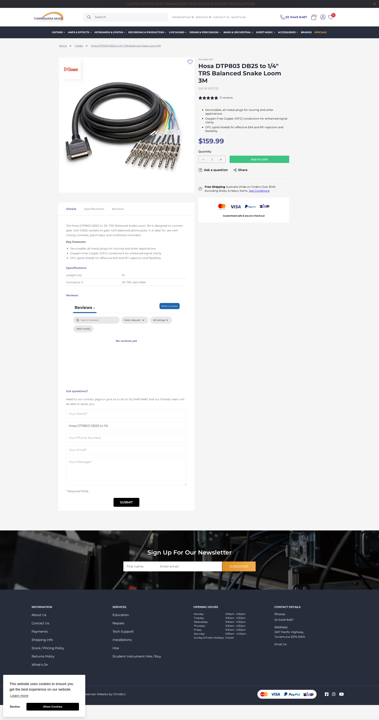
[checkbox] (83, 328)
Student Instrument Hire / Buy (137, 656)
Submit (126, 502)
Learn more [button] (19, 696)
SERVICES (202, 17)
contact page (92, 399)
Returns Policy (43, 656)
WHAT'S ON (238, 17)
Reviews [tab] (85, 307)
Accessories (287, 32)
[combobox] (125, 17)
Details (71, 209)
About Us (39, 615)
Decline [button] (15, 706)
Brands (306, 32)
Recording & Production (146, 32)
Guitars (57, 32)
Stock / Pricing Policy (48, 648)
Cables (79, 45)
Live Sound (176, 32)
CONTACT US (221, 17)
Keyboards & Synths (108, 32)
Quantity (204, 151)
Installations (122, 640)
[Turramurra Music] (48, 17)
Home (63, 45)
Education (121, 615)
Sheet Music (264, 32)
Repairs (118, 623)
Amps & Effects (78, 32)
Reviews (118, 209)
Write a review (169, 306)
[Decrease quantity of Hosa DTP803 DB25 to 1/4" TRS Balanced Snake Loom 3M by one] (203, 159)
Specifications (94, 209)
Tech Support (123, 631)
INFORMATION (181, 17)
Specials (320, 32)
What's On (40, 665)
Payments (40, 631)
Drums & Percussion (204, 32)
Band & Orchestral (237, 32)
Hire (116, 648)
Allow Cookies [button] (52, 706)
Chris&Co (119, 694)
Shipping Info (42, 640)
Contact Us (40, 623)
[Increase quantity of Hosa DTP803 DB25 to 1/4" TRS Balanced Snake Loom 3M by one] (220, 159)
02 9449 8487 (138, 399)
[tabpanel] (126, 352)
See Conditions (259, 191)
